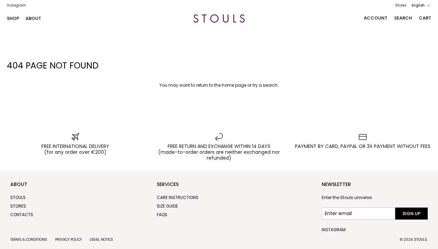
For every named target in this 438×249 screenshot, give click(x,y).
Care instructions (177, 197)
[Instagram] (16, 5)
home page (234, 85)
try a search (265, 85)
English (418, 5)
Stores (401, 5)
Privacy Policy (68, 239)
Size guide (167, 206)
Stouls (18, 197)
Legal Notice (101, 239)
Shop (13, 18)
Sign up (411, 213)
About (33, 18)
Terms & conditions (28, 239)
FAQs (162, 214)
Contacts (21, 214)
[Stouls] (219, 18)
